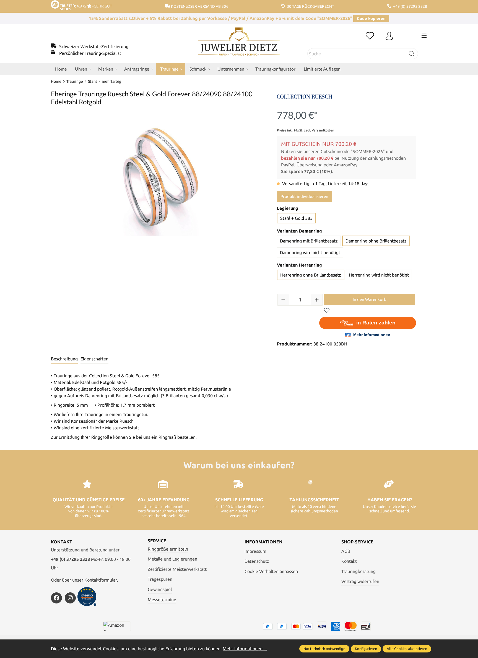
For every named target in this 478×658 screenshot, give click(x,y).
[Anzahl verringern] (283, 299)
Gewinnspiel (160, 589)
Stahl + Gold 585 (296, 218)
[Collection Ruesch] (304, 96)
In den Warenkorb (369, 299)
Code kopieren (371, 18)
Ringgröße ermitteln (168, 548)
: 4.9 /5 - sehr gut (93, 6)
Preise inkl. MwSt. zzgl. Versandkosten (305, 130)
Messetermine (162, 599)
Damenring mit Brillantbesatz (309, 240)
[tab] (64, 359)
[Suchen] (412, 53)
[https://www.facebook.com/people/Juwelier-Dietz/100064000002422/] (56, 597)
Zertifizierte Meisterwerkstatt (177, 569)
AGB (345, 551)
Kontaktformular (100, 579)
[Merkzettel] (370, 36)
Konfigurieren (366, 649)
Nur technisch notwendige (324, 649)
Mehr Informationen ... (245, 648)
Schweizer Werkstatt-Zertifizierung (93, 46)
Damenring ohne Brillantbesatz (376, 240)
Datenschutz (257, 561)
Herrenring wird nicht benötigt (379, 274)
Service (157, 540)
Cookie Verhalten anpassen (271, 571)
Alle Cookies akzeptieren (407, 649)
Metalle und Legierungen (172, 558)
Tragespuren (160, 579)
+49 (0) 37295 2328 (70, 559)
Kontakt (349, 561)
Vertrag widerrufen (360, 581)
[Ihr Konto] (389, 36)
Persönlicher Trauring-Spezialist (90, 53)
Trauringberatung (358, 571)
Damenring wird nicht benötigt (310, 252)
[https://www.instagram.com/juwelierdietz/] (70, 597)
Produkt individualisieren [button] (304, 196)
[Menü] (424, 36)
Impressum (255, 551)
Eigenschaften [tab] (94, 358)
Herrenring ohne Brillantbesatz (310, 274)
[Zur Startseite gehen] (239, 45)
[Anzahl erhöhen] (316, 299)
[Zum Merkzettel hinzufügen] (326, 310)
